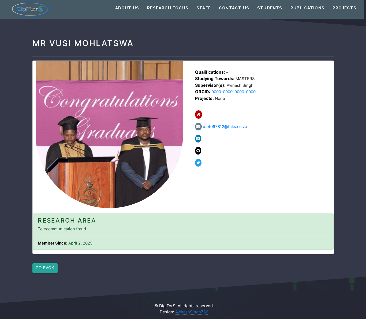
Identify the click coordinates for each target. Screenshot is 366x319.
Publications (307, 8)
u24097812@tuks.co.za (224, 126)
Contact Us (234, 8)
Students (269, 8)
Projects (345, 8)
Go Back (45, 267)
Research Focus (167, 8)
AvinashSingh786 (191, 311)
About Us (127, 8)
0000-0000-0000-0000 (233, 91)
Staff (203, 8)
